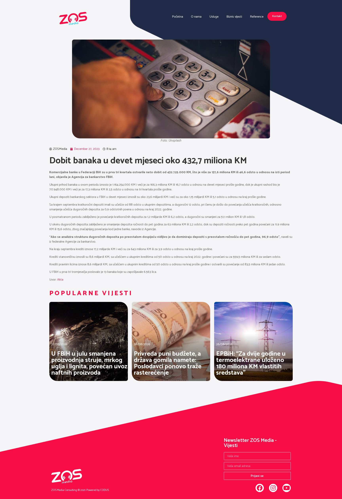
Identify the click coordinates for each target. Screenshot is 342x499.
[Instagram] (273, 488)
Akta (60, 279)
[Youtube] (286, 488)
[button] (277, 16)
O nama (196, 16)
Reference (256, 16)
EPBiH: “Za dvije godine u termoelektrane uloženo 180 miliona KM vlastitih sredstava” (251, 363)
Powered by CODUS (97, 490)
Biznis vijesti (234, 16)
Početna (177, 16)
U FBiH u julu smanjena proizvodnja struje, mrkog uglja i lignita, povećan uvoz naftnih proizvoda (89, 363)
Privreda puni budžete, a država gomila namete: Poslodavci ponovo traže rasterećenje (167, 363)
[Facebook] (260, 488)
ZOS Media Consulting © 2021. (68, 490)
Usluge (213, 16)
